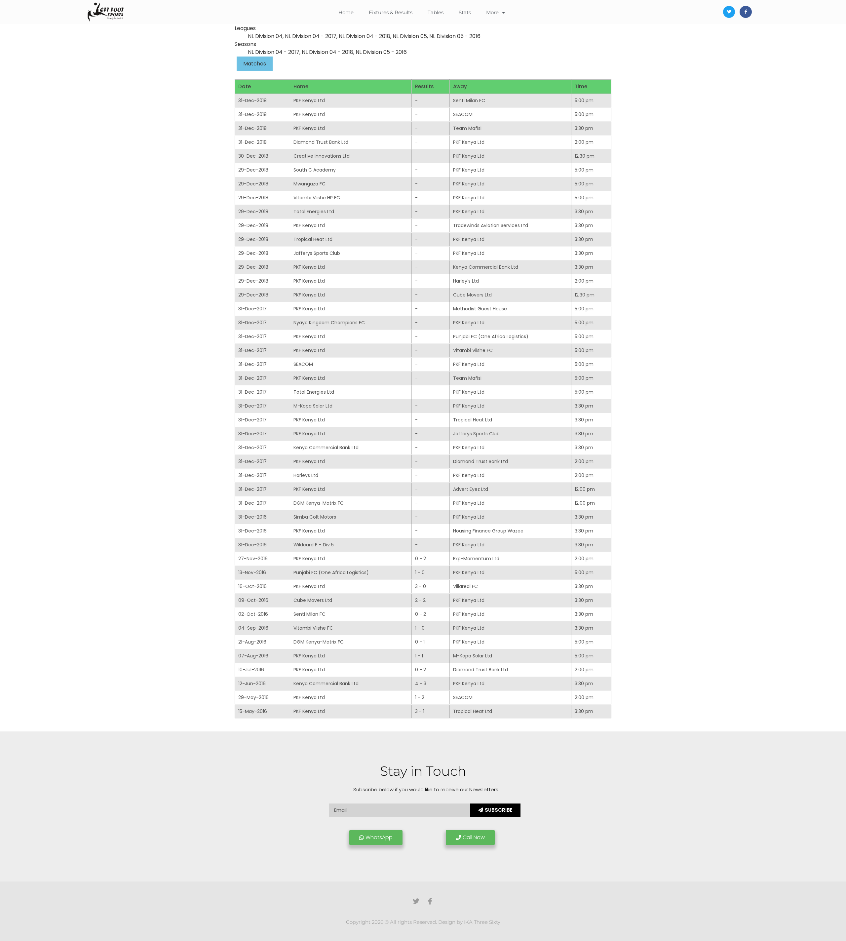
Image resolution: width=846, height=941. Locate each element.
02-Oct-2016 (253, 614)
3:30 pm (584, 128)
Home (346, 12)
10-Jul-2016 (251, 669)
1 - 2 (419, 697)
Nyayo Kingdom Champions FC (329, 322)
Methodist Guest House (480, 308)
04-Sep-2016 (253, 628)
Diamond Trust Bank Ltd (320, 142)
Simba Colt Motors (314, 517)
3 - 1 (419, 711)
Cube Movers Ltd (472, 295)
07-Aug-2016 (253, 655)
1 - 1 (419, 655)
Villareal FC (465, 586)
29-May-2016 (253, 697)
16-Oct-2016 (252, 586)
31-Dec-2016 (252, 517)
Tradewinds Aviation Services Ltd (490, 225)
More (492, 12)
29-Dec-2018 (253, 170)
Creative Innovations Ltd (321, 156)
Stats (465, 12)
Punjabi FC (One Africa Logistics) (490, 336)
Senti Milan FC (469, 100)
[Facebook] (745, 12)
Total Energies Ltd (313, 211)
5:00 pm (584, 100)
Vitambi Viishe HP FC (316, 197)
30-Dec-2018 (253, 156)
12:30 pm (585, 156)
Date (244, 86)
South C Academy (314, 170)
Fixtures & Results (390, 12)
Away (460, 86)
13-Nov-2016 (252, 572)
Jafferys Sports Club (316, 253)
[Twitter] (729, 12)
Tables (435, 12)
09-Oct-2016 (253, 600)
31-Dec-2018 (252, 100)
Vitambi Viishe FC (473, 350)
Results (424, 86)
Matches (254, 63)
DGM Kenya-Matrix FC (318, 503)
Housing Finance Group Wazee (488, 531)
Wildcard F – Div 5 (313, 544)
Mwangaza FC (309, 183)
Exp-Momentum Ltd (476, 558)
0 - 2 (420, 558)
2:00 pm (584, 142)
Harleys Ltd (305, 475)
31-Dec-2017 (252, 308)
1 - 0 (420, 572)
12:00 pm (585, 489)
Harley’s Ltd (466, 281)
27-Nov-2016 (253, 558)
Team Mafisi (467, 128)
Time (581, 86)
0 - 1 (420, 642)
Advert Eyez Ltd (470, 489)
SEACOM (463, 114)
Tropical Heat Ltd (312, 239)
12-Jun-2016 (252, 683)
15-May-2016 (252, 711)
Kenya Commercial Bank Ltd (485, 267)
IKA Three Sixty (482, 922)
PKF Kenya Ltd (309, 100)
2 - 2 (420, 600)
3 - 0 (420, 586)
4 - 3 (420, 683)
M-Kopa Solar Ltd (312, 406)
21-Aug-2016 (252, 642)
